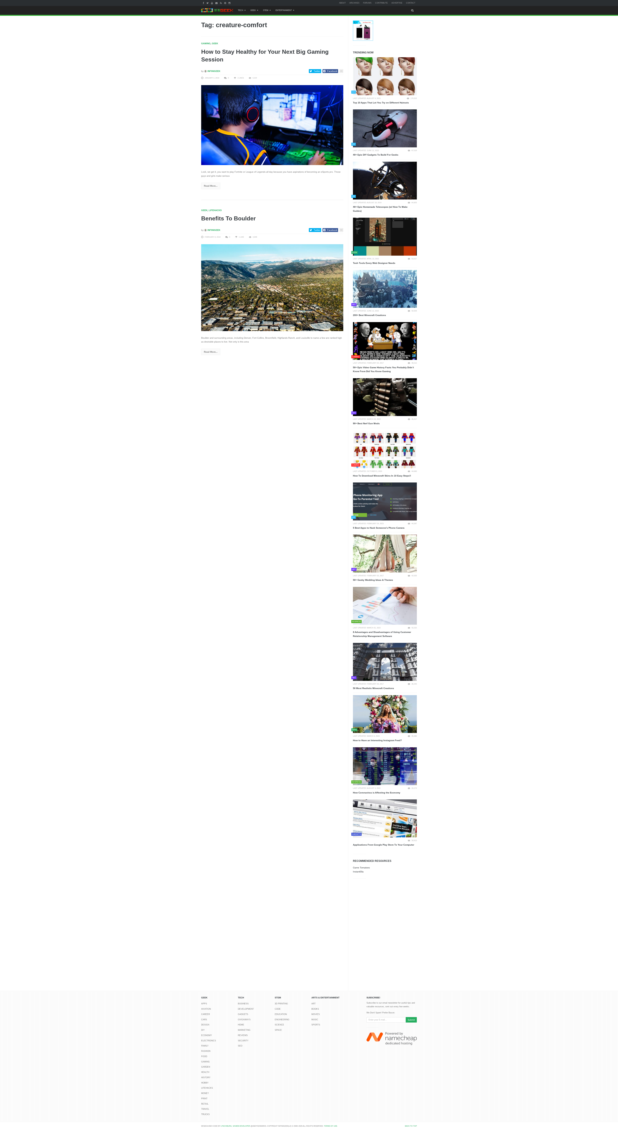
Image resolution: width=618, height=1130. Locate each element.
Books (315, 1009)
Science (279, 1024)
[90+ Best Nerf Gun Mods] (385, 397)
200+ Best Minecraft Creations (369, 315)
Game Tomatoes (361, 867)
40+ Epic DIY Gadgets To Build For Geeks (375, 154)
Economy (206, 1035)
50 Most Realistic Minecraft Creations (373, 688)
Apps (204, 1003)
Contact (410, 3)
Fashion (205, 1051)
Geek (253, 10)
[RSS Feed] (221, 3)
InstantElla (358, 871)
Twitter (317, 71)
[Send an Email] (216, 3)
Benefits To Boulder (228, 218)
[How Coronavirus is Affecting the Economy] (385, 766)
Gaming (206, 43)
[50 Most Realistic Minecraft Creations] (385, 662)
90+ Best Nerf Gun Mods (366, 423)
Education (281, 1014)
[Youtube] (212, 3)
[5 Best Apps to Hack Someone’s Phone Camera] (385, 501)
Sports (315, 1024)
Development (246, 1009)
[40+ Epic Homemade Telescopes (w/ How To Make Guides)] (385, 181)
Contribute (381, 3)
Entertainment (284, 10)
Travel (205, 1109)
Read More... (211, 186)
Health (205, 1072)
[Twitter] (207, 3)
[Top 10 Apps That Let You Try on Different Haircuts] (385, 76)
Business (243, 1003)
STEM (265, 10)
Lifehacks (215, 210)
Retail (204, 1104)
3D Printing (281, 1003)
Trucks (205, 1114)
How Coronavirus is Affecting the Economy (376, 792)
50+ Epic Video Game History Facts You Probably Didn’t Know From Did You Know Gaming (383, 369)
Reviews (243, 1035)
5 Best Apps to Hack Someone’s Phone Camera (378, 528)
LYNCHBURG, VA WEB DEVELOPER (235, 1126)
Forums (367, 3)
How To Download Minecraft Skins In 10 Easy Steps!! (382, 475)
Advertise (396, 3)
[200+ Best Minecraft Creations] (385, 289)
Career (205, 1014)
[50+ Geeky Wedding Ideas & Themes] (385, 554)
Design (205, 1024)
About (342, 3)
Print (204, 1098)
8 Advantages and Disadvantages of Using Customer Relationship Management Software (382, 634)
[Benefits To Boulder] (272, 287)
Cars (204, 1019)
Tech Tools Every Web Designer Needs (374, 263)
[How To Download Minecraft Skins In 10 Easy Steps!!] (385, 449)
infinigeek (213, 71)
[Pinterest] (225, 3)
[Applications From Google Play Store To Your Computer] (385, 818)
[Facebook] (204, 3)
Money (205, 1093)
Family (205, 1046)
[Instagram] (230, 3)
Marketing (244, 1030)
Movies (315, 1014)
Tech (240, 10)
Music (314, 1019)
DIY (203, 1030)
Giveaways (244, 1019)
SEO (240, 1046)
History (206, 1077)
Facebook (332, 71)
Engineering (282, 1019)
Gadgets (243, 1014)
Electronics (208, 1040)
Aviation (206, 1009)
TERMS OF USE (330, 1126)
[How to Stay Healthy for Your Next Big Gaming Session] (272, 125)
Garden (205, 1067)
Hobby (205, 1083)
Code (278, 1009)
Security (243, 1040)
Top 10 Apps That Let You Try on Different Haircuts (381, 102)
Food (204, 1056)
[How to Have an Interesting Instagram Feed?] (385, 714)
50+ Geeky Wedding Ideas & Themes (373, 580)
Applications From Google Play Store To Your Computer (383, 844)
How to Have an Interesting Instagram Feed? (377, 740)
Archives (354, 3)
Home (241, 1024)
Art (313, 1003)
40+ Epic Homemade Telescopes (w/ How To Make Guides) (380, 209)
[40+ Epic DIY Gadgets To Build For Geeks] (385, 128)
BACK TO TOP (411, 1126)
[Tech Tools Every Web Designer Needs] (385, 237)
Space (278, 1030)
